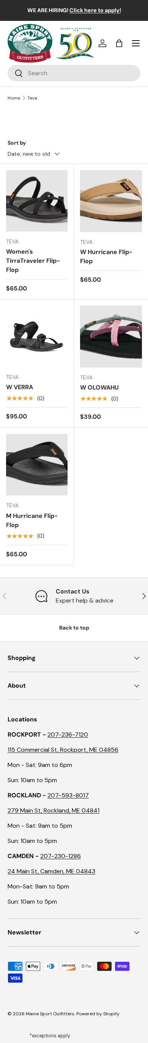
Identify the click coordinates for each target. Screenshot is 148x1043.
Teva (32, 98)
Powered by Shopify (98, 1014)
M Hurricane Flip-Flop (32, 520)
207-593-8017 (68, 795)
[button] (119, 43)
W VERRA (19, 387)
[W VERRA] (37, 336)
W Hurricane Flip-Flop (106, 256)
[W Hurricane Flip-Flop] (111, 201)
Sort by (17, 142)
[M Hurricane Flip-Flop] (37, 464)
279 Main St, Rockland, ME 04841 (53, 810)
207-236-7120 (67, 734)
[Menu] (136, 43)
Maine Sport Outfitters (50, 1014)
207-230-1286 (60, 856)
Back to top (74, 627)
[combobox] (74, 73)
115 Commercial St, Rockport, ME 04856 (63, 750)
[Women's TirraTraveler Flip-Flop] (37, 201)
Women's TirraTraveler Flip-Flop (33, 261)
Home (14, 98)
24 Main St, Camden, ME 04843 (51, 871)
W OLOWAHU (99, 387)
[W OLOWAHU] (111, 337)
